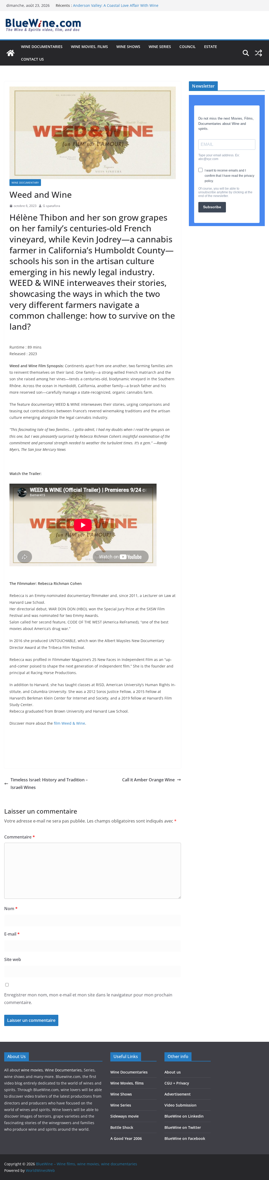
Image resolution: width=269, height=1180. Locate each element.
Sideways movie (124, 1116)
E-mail (12, 934)
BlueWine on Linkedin (184, 1116)
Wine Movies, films (89, 46)
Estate (210, 46)
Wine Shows (128, 46)
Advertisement (177, 1094)
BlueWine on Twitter (182, 1127)
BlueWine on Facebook (184, 1138)
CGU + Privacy (176, 1083)
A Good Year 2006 (126, 1138)
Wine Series (160, 46)
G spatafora (51, 206)
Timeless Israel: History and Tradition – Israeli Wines (49, 783)
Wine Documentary (25, 182)
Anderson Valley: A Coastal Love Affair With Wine (115, 5)
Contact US (32, 59)
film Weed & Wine (69, 723)
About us (172, 1072)
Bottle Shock (121, 1127)
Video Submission (180, 1105)
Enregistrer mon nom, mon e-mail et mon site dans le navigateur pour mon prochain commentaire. (88, 998)
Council (187, 46)
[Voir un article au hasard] (258, 53)
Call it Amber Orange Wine (148, 780)
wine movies (32, 1069)
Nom (11, 908)
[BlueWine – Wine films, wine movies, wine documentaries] (10, 53)
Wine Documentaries (42, 46)
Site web (12, 959)
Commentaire (19, 837)
